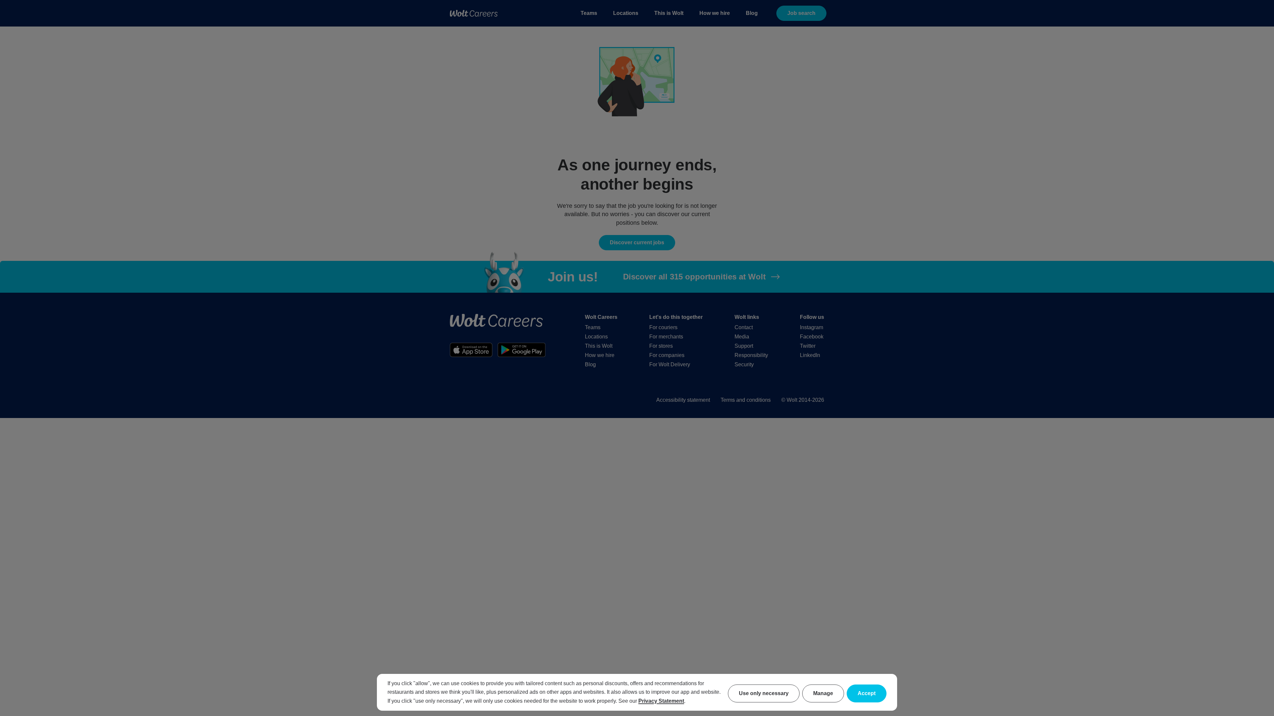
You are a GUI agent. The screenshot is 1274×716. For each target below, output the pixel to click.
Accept (867, 693)
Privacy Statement (661, 701)
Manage (823, 693)
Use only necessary (764, 693)
